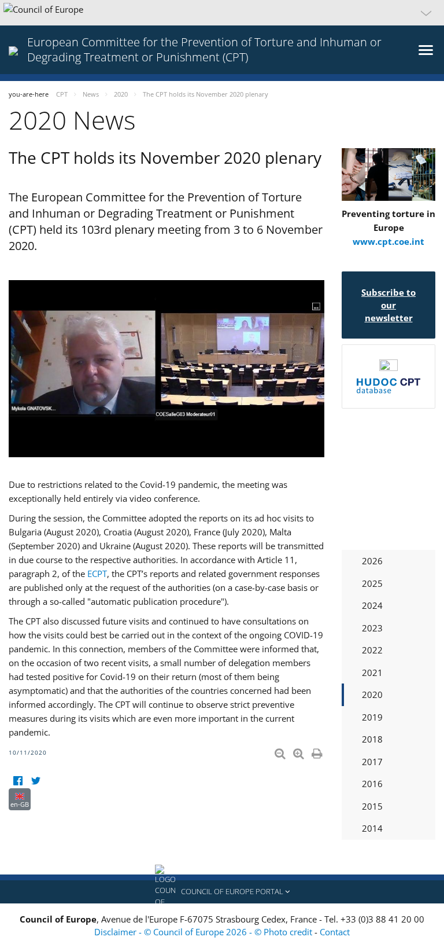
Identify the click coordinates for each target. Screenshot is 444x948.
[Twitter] (36, 781)
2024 (372, 605)
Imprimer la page (318, 751)
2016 (372, 783)
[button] (222, 12)
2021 (372, 672)
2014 (372, 828)
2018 (372, 739)
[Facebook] (18, 781)
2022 (372, 650)
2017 (372, 761)
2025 (372, 583)
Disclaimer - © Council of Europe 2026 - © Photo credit (204, 932)
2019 (372, 717)
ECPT (97, 573)
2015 (372, 806)
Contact (335, 932)
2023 (372, 628)
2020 (372, 694)
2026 (372, 561)
